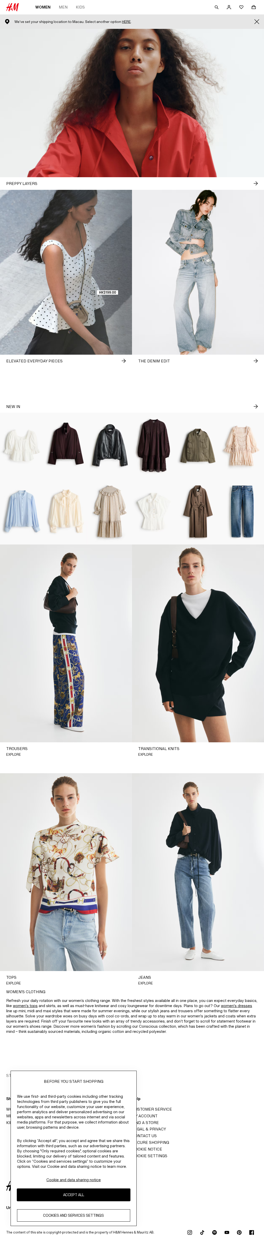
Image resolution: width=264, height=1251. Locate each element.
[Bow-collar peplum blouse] (154, 511)
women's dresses (236, 1005)
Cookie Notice (147, 1149)
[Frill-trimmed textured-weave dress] (110, 511)
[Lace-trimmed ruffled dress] (242, 446)
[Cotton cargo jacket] (198, 446)
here (126, 22)
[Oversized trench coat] (198, 511)
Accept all (73, 1195)
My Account (145, 1116)
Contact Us (144, 1136)
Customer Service (152, 1109)
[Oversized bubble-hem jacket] (66, 446)
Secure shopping (150, 1142)
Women (43, 7)
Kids (80, 7)
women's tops (25, 1005)
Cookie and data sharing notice (73, 1180)
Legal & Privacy (149, 1129)
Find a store (145, 1122)
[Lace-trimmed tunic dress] (154, 446)
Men (63, 7)
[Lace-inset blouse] (22, 511)
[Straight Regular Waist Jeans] (242, 511)
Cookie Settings (149, 1156)
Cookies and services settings (73, 1215)
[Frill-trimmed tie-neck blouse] (66, 511)
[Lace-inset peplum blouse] (22, 446)
